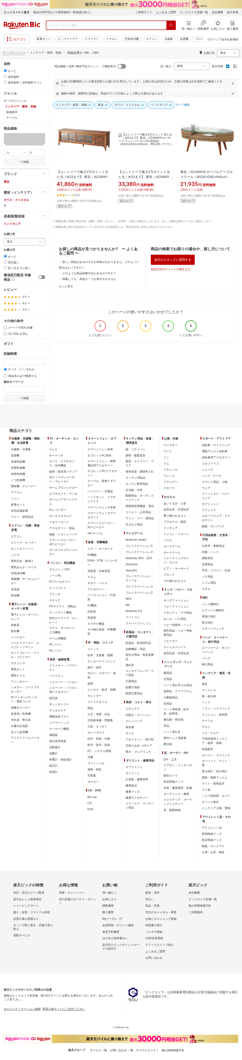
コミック (93, 649)
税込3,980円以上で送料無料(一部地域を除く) (62, 12)
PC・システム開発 (99, 751)
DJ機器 (92, 605)
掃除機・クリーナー (23, 486)
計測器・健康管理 (136, 779)
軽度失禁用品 (134, 693)
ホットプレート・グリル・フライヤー (25, 655)
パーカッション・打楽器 (101, 597)
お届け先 (9, 234)
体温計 (53, 771)
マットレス (209, 690)
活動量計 (54, 747)
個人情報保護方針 (200, 905)
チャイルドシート (175, 647)
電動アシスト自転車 (214, 451)
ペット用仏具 (172, 732)
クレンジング (134, 721)
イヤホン (111, 39)
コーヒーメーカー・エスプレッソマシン (25, 645)
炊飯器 (15, 625)
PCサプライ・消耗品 (62, 606)
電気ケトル (18, 675)
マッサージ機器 (59, 729)
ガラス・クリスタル (16, 200)
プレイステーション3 (139, 586)
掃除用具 (207, 558)
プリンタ (54, 594)
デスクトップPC (59, 569)
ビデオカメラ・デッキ (63, 493)
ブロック (169, 574)
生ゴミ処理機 (19, 732)
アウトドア (209, 510)
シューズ (207, 469)
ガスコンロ (18, 663)
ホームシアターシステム (63, 501)
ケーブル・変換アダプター (101, 483)
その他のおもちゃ (175, 581)
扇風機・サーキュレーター (25, 581)
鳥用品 (168, 703)
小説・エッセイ (97, 726)
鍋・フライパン (135, 449)
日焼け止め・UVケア (138, 745)
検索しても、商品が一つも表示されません (89, 279)
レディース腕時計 (213, 610)
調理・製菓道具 (135, 455)
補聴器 (53, 735)
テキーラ (169, 488)
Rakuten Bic (22, 25)
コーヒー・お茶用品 (138, 512)
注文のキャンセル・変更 (161, 912)
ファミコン (132, 617)
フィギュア (171, 528)
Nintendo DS (133, 611)
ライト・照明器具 (22, 517)
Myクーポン (109, 919)
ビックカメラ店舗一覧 (194, 12)
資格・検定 (94, 769)
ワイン (168, 451)
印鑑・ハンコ (210, 552)
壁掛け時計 (209, 616)
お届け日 (9, 249)
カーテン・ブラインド (216, 755)
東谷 (6, 181)
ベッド (206, 702)
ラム (166, 463)
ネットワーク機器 (60, 612)
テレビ (199, 39)
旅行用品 (207, 664)
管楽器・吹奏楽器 (98, 571)
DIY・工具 (170, 759)
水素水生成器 (19, 726)
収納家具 (207, 749)
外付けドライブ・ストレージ (63, 620)
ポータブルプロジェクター (63, 552)
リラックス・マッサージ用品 (139, 805)
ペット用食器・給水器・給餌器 (176, 711)
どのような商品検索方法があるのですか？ (89, 273)
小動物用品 (171, 697)
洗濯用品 (207, 564)
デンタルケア (57, 710)
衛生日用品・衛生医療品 (139, 657)
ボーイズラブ (95, 732)
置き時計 (207, 622)
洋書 (90, 757)
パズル (168, 540)
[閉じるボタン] (233, 83)
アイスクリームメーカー (25, 740)
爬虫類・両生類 (173, 719)
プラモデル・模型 (175, 522)
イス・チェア (210, 733)
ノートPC (55, 575)
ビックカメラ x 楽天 (17, 12)
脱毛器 (53, 698)
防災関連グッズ (173, 781)
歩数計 (53, 753)
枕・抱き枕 (209, 696)
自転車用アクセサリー (216, 457)
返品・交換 (152, 905)
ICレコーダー (57, 509)
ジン (166, 457)
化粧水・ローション (138, 715)
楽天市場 (232, 12)
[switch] (42, 277)
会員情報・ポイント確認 (118, 925)
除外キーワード (14, 382)
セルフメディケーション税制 (22, 1009)
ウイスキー (171, 445)
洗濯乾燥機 (18, 461)
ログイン (213, 39)
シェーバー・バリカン (63, 682)
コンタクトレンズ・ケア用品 (139, 673)
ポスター (93, 781)
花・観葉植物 (172, 810)
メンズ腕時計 (210, 604)
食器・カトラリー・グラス (139, 463)
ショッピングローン (26, 905)
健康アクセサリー (136, 797)
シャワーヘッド (59, 722)
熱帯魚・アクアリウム (178, 691)
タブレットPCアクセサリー (102, 473)
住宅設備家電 (19, 510)
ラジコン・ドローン (176, 534)
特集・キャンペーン (72, 892)
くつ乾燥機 (18, 480)
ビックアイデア (68, 39)
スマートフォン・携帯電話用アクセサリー (101, 463)
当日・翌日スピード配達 (28, 892)
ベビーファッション (176, 606)
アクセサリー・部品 (62, 528)
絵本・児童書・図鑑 (100, 655)
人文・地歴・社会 (98, 714)
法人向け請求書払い (115, 938)
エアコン (151, 39)
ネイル (129, 733)
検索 (26, 162)
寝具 (204, 684)
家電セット (44, 39)
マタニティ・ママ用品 (178, 612)
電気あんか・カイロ (23, 567)
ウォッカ (169, 475)
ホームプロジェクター (63, 487)
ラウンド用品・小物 (214, 482)
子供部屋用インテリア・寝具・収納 (214, 741)
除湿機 (15, 595)
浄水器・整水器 (21, 720)
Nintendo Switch (136, 539)
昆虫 (166, 725)
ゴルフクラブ (210, 463)
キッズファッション (176, 600)
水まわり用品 (134, 524)
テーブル (207, 720)
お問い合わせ (153, 957)
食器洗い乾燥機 (21, 713)
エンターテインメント (101, 661)
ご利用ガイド (143, 12)
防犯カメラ (171, 775)
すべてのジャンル (14, 52)
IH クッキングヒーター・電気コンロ (24, 699)
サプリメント (134, 767)
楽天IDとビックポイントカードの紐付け (120, 946)
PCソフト (55, 650)
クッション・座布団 (214, 714)
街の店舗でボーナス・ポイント (77, 901)
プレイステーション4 (139, 552)
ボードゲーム (172, 552)
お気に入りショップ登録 (161, 919)
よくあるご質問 (166, 12)
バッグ (206, 658)
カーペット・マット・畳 (216, 763)
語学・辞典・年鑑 (98, 738)
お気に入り (109, 899)
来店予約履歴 (110, 931)
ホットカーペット (22, 548)
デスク (206, 727)
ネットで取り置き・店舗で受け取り (33, 927)
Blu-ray (92, 797)
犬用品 (168, 679)
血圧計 (53, 765)
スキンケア (132, 708)
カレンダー (94, 695)
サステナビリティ (147, 1050)
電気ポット (18, 669)
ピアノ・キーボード (100, 548)
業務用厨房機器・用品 (139, 506)
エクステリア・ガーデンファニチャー (178, 802)
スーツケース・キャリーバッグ (216, 650)
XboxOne (131, 564)
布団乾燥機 (18, 474)
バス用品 (207, 576)
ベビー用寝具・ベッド (178, 625)
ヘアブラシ (56, 676)
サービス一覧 (98, 1050)
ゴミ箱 (206, 789)
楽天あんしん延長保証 (27, 899)
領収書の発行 (153, 925)
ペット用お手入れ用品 (178, 685)
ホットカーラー (59, 704)
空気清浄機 (132, 39)
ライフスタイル (97, 702)
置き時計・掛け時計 (214, 771)
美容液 (129, 727)
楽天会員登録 (229, 39)
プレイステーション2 (139, 592)
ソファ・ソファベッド (216, 708)
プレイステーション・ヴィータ (139, 578)
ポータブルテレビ (60, 516)
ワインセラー (19, 681)
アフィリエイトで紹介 (159, 944)
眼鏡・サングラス (213, 526)
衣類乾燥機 (18, 467)
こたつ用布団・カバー (216, 796)
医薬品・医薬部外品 (138, 643)
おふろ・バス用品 (175, 619)
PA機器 (92, 555)
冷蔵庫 (168, 39)
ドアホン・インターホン (178, 767)
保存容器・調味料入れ (139, 471)
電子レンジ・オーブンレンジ (25, 617)
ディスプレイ (57, 588)
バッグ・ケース (212, 475)
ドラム (91, 577)
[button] (10, 139)
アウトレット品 (212, 827)
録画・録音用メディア (63, 471)
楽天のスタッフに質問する (172, 260)
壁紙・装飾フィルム (214, 777)
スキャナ (54, 600)
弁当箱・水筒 (134, 490)
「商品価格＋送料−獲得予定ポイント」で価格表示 (84, 66)
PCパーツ (55, 644)
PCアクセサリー (59, 581)
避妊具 (129, 665)
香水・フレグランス (138, 751)
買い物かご (109, 892)
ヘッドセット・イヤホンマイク (101, 499)
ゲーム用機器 (57, 638)
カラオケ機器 (95, 623)
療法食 (168, 744)
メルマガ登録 (153, 931)
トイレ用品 (209, 582)
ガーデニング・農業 (176, 794)
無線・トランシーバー (63, 534)
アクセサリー (95, 589)
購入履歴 (108, 912)
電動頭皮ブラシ (59, 716)
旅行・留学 (94, 667)
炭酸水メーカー (21, 707)
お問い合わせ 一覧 (121, 1050)
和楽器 (91, 617)
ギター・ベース (97, 583)
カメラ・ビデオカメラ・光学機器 (62, 463)
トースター (18, 637)
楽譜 (90, 683)
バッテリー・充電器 (100, 491)
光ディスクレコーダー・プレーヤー (62, 479)
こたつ (15, 555)
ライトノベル (95, 763)
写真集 (91, 775)
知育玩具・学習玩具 (176, 509)
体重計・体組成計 (60, 759)
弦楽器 (91, 611)
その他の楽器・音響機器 (101, 631)
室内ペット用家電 (175, 738)
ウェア (206, 488)
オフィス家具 (210, 802)
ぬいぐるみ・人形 (175, 503)
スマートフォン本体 (100, 449)
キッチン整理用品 (136, 484)
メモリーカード (59, 522)
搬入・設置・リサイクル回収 (31, 912)
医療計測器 (132, 687)
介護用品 (131, 681)
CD (89, 803)
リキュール (171, 469)
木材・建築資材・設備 (178, 788)
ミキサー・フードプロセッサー (25, 689)
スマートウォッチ (213, 628)
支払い (149, 899)
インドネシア (12, 223)
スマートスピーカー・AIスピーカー (63, 542)
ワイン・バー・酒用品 (139, 518)
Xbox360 (131, 570)
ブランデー (171, 482)
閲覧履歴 (108, 905)
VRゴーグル (95, 533)
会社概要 (217, 12)
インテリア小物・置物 (216, 808)
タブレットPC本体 (99, 455)
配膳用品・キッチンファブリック (139, 498)
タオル (206, 589)
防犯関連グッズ (212, 834)
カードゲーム (172, 546)
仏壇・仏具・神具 (213, 852)
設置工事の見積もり (26, 919)
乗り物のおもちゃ (175, 515)
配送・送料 (152, 892)
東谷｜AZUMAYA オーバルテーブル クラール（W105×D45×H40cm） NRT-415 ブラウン (206, 177)
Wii (127, 605)
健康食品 (131, 785)
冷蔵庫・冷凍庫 (21, 449)
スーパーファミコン (138, 623)
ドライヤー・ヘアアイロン (63, 667)
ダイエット (132, 773)
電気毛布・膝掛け (22, 561)
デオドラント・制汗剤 (139, 739)
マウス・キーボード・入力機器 (63, 630)
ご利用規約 (196, 912)
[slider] (4, 145)
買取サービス (21, 935)
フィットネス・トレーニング (216, 496)
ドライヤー (92, 39)
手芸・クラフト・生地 (216, 570)
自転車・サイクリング (216, 445)
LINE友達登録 (154, 938)
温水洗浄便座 (57, 741)
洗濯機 (184, 39)
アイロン (16, 492)
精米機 (15, 631)
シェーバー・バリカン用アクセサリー (63, 690)
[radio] (5, 70)
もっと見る (66, 286)
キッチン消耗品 (135, 477)
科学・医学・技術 (98, 745)
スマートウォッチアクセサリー (101, 515)
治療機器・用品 (135, 649)
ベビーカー (171, 641)
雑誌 (90, 708)
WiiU (128, 598)
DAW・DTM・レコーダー (102, 562)
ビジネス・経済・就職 (101, 689)
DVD (90, 809)
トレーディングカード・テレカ (176, 560)
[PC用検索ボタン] (171, 25)
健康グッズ (132, 791)
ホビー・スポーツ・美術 (101, 675)
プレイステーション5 (139, 546)
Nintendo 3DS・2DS (138, 558)
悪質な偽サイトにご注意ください (64, 1009)
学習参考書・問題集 (100, 720)
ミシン (15, 498)
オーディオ (56, 455)
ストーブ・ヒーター (23, 542)
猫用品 (168, 673)
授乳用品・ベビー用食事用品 (178, 633)
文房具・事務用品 (213, 546)
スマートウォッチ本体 (101, 507)
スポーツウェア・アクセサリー (216, 518)
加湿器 (15, 589)
